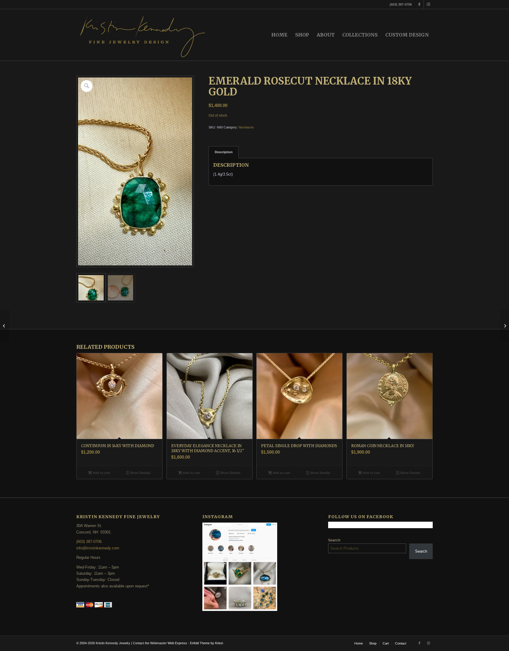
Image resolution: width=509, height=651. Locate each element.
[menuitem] (279, 35)
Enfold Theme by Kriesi (206, 643)
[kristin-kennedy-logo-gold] (143, 35)
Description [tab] (224, 152)
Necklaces (246, 127)
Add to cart (101, 473)
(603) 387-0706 (89, 541)
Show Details (139, 473)
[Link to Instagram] (428, 4)
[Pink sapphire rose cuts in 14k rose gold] (4, 325)
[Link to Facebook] (419, 4)
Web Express (178, 643)
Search (334, 540)
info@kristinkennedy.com (97, 548)
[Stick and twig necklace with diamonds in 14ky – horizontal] (504, 325)
